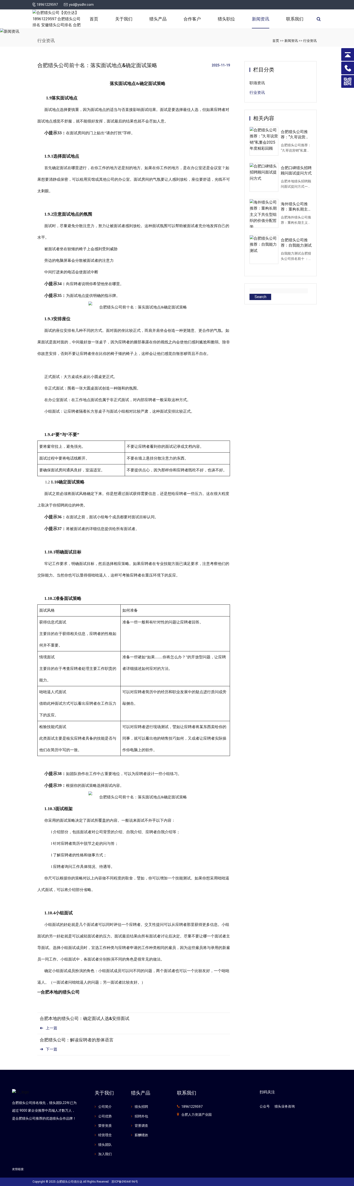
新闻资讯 (260, 18)
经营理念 (105, 1135)
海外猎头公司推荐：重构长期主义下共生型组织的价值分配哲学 (296, 207)
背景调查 (141, 1126)
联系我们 (294, 18)
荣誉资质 (105, 1126)
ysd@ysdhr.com (81, 4)
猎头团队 (105, 1145)
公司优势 (105, 1116)
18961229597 (47, 4)
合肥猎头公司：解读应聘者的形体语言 (76, 1039)
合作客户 (192, 18)
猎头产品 (158, 18)
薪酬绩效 (141, 1135)
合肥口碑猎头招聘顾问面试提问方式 (296, 170)
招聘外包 (141, 1116)
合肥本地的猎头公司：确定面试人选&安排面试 (84, 1018)
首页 (94, 18)
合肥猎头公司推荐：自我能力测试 (296, 243)
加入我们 (105, 1154)
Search (260, 297)
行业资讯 (310, 41)
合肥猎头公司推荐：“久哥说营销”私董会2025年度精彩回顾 (296, 134)
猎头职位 (226, 18)
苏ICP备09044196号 (124, 1181)
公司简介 (105, 1107)
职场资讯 (257, 83)
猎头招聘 (141, 1107)
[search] (318, 19)
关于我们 (123, 18)
